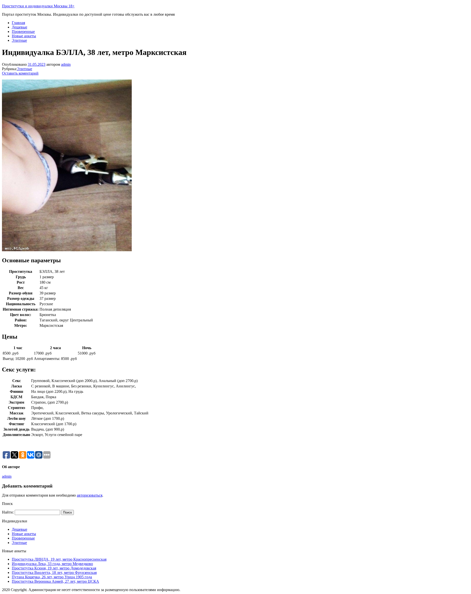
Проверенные (23, 31)
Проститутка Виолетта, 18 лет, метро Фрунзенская (54, 572)
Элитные (19, 40)
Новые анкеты (24, 36)
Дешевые (19, 27)
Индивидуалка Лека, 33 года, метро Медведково (52, 564)
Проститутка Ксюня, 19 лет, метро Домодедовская (54, 568)
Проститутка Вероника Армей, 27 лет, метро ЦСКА (55, 581)
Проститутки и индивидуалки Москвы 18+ (38, 6)
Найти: (8, 512)
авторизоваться (89, 495)
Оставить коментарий (20, 73)
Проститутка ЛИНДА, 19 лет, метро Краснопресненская (59, 559)
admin (66, 64)
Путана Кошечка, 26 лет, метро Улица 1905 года (52, 577)
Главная (18, 23)
